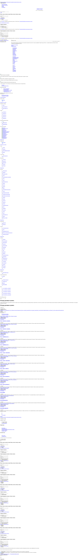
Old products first (61, 310)
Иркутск (14, 52)
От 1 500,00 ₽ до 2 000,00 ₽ (6, 290)
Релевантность (19, 310)
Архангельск (15, 47)
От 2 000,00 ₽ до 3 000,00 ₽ (6, 292)
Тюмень (14, 67)
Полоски (3, 201)
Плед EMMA (2, 392)
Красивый (4, 247)
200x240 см (4, 118)
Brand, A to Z (48, 310)
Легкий (3, 249)
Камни (3, 183)
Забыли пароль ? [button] (2, 18)
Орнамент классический (6, 194)
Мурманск (14, 56)
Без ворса (4, 225)
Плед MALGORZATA (4, 408)
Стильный (4, 261)
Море (3, 188)
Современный (4, 260)
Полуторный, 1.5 (5, 108)
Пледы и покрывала (6, 88)
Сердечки (4, 210)
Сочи (13, 63)
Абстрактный (4, 171)
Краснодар (14, 54)
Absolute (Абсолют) (5, 280)
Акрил (3, 148)
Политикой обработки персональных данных (26, 21)
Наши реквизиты (4, 428)
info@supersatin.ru (4, 423)
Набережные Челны (16, 57)
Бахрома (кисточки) (5, 234)
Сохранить (2, 553)
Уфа (13, 69)
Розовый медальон (5, 205)
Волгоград (14, 49)
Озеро (3, 191)
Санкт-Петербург (13, 46)
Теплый (3, 265)
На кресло (4, 161)
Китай (3, 276)
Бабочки (3, 172)
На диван (4, 160)
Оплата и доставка (4, 430)
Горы (3, 179)
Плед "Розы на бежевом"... (5, 376)
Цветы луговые (4, 218)
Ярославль (14, 71)
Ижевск (14, 51)
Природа (3, 202)
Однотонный (4, 123)
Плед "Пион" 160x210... (4, 368)
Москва (12, 45)
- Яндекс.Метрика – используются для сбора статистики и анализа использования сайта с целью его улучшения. (18, 552)
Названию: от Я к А (9, 310)
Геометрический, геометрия (6, 177)
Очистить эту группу (3, 102)
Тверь (14, 65)
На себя (3, 164)
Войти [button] (1, 40)
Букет (3, 176)
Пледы (3, 100)
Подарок (3, 166)
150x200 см (4, 112)
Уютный (3, 268)
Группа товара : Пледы (5, 95)
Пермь (14, 60)
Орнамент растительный (6, 196)
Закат (3, 180)
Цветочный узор (5, 215)
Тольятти (14, 66)
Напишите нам (4, 436)
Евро (3, 105)
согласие (3, 21)
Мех (3, 250)
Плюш (3, 152)
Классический (4, 246)
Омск (13, 59)
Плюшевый (4, 257)
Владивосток (15, 48)
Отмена (2, 559)
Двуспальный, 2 (4, 107)
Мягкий (3, 254)
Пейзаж (3, 198)
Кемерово (14, 53)
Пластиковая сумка (5, 273)
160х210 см (4, 115)
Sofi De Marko (4, 285)
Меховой (3, 252)
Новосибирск (15, 58)
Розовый (3, 143)
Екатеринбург (15, 50)
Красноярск (14, 55)
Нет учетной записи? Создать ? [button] (4, 22)
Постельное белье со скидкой (8, 90)
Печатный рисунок (5, 255)
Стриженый (4, 263)
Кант (3, 230)
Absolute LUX (4, 282)
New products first (56, 310)
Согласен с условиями (4, 27)
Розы (3, 207)
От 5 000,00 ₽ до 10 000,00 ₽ (6, 295)
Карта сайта (3, 435)
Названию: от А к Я (3, 309)
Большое (3, 239)
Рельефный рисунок (5, 231)
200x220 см (4, 117)
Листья (3, 187)
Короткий (4, 223)
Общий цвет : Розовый (5, 314)
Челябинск (14, 70)
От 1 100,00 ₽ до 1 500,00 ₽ (6, 288)
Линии (3, 185)
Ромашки (4, 209)
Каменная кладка (5, 182)
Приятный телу (4, 258)
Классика (4, 244)
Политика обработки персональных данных (8, 429)
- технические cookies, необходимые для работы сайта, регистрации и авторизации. (15, 551)
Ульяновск (14, 68)
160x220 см (4, 114)
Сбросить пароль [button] (6, 40)
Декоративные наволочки (7, 91)
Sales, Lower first (39, 310)
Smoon (3, 283)
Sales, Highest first (44, 310)
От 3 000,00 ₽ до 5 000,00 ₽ (6, 293)
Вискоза (3, 149)
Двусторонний (4, 241)
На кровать (4, 163)
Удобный (4, 266)
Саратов (14, 61)
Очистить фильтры (3, 97)
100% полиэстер (5, 156)
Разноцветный (4, 124)
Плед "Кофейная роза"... (4, 336)
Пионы (3, 199)
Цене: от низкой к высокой (25, 310)
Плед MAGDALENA (4, 400)
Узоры (3, 212)
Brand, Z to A (52, 310)
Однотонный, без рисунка (6, 190)
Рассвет (3, 204)
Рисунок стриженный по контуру (7, 233)
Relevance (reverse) (14, 310)
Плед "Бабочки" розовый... (5, 320)
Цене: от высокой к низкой (33, 310)
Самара (14, 62)
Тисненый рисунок (5, 228)
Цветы (3, 216)
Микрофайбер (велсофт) (6, 151)
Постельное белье (6, 89)
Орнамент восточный (5, 193)
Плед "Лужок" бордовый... (5, 352)
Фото (3, 213)
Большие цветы (4, 174)
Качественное (4, 243)
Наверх (1, 416)
